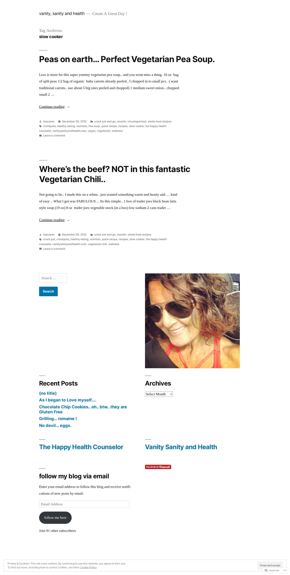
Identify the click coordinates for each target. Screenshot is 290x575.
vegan (91, 130)
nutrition (82, 126)
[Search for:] (53, 278)
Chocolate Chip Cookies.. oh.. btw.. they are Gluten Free (83, 409)
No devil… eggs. (55, 425)
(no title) (48, 393)
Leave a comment (54, 135)
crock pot (49, 239)
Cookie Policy (88, 567)
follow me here (55, 517)
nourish (121, 121)
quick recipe (109, 126)
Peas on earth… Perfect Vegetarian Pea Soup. (127, 59)
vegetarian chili (97, 244)
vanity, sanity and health (62, 13)
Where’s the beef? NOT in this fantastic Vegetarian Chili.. (114, 174)
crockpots (49, 126)
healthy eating (66, 126)
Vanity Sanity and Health (181, 447)
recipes (123, 126)
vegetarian (103, 130)
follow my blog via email (74, 476)
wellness (117, 130)
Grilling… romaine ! (58, 418)
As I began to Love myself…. (67, 399)
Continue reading (52, 106)
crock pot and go (104, 121)
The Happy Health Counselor (81, 447)
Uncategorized (137, 121)
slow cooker (136, 126)
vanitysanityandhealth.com (69, 130)
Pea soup (94, 126)
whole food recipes (159, 121)
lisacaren (48, 121)
